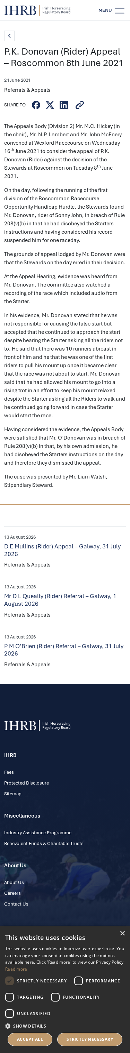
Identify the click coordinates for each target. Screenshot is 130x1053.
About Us (14, 882)
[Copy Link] (80, 105)
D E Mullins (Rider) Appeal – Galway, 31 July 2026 (62, 550)
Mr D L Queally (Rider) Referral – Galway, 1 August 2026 (60, 600)
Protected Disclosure (26, 783)
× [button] (122, 933)
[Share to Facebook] (36, 105)
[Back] (9, 36)
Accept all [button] (30, 1039)
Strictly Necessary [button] (90, 1039)
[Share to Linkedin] (64, 105)
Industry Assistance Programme (37, 833)
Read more (16, 969)
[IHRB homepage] (37, 10)
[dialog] (65, 989)
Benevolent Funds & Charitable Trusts (44, 843)
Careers (12, 893)
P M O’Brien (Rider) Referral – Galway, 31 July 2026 (63, 650)
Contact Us (16, 904)
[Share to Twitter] (50, 105)
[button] (65, 1026)
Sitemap (12, 794)
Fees (9, 772)
